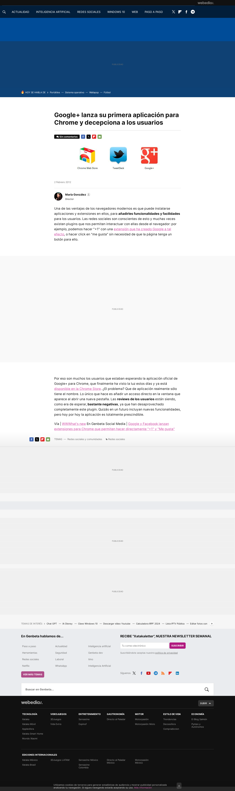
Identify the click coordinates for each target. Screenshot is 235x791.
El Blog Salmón (199, 719)
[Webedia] (206, 3)
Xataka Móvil (29, 724)
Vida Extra (55, 724)
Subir (203, 703)
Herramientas (29, 652)
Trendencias (169, 719)
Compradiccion (171, 728)
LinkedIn (177, 672)
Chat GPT (52, 623)
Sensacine (84, 719)
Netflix (26, 665)
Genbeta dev (95, 652)
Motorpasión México (142, 761)
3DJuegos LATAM (60, 760)
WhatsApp (61, 665)
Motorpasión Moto (145, 724)
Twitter (174, 12)
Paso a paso (29, 646)
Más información (143, 787)
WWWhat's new (74, 424)
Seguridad (61, 652)
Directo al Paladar (116, 719)
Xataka (25, 719)
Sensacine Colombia (84, 766)
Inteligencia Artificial (99, 665)
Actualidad (61, 646)
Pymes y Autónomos (197, 725)
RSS (163, 672)
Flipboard (180, 12)
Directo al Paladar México (116, 761)
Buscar (207, 689)
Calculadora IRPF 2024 (148, 623)
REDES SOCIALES (88, 12)
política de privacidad (166, 652)
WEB (135, 12)
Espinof (83, 724)
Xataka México (30, 760)
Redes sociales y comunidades (84, 439)
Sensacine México (88, 760)
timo (90, 659)
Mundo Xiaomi (29, 738)
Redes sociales (116, 439)
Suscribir (177, 645)
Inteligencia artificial (99, 646)
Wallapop (94, 92)
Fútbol (107, 92)
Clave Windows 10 (88, 623)
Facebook (186, 12)
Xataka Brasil (29, 764)
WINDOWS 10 (116, 12)
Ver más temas (32, 674)
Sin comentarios (69, 136)
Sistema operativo (74, 92)
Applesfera (28, 728)
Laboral (59, 659)
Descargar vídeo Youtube (117, 623)
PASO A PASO (154, 12)
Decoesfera (169, 724)
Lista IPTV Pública (175, 623)
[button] (77, 194)
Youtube (148, 672)
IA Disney (67, 623)
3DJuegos (55, 719)
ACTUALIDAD (20, 12)
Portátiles (55, 92)
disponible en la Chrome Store (77, 389)
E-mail (100, 137)
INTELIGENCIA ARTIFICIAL (53, 12)
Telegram (193, 12)
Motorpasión (142, 719)
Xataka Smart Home (32, 733)
